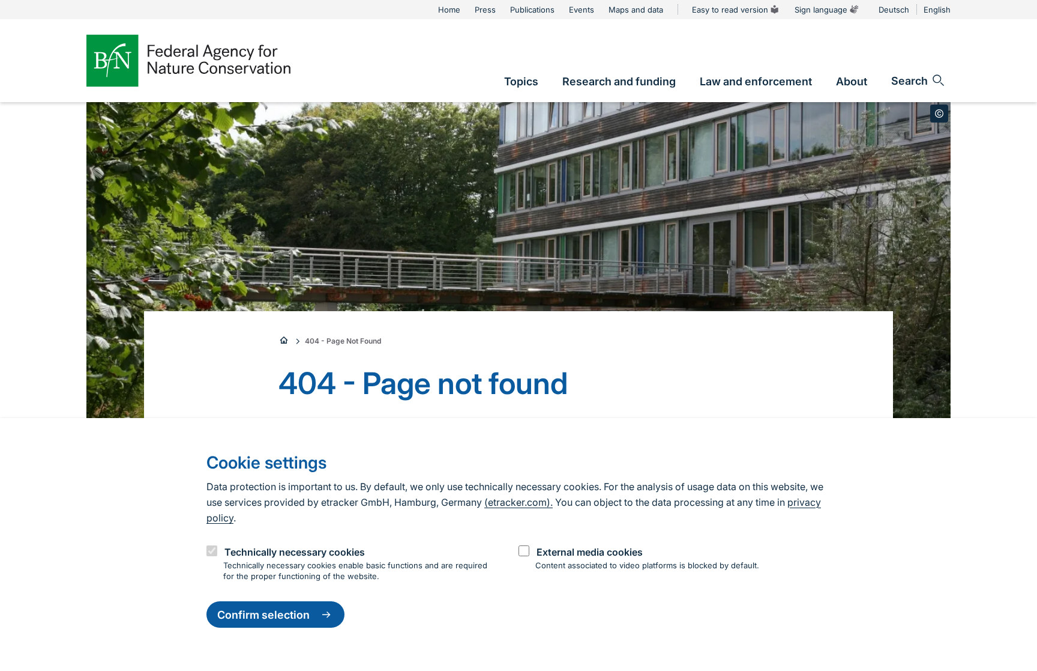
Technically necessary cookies (294, 551)
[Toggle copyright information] (939, 113)
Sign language (821, 9)
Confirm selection (263, 615)
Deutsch (894, 9)
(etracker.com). (518, 502)
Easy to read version (730, 9)
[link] (521, 81)
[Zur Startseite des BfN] (188, 61)
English (937, 9)
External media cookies (590, 551)
